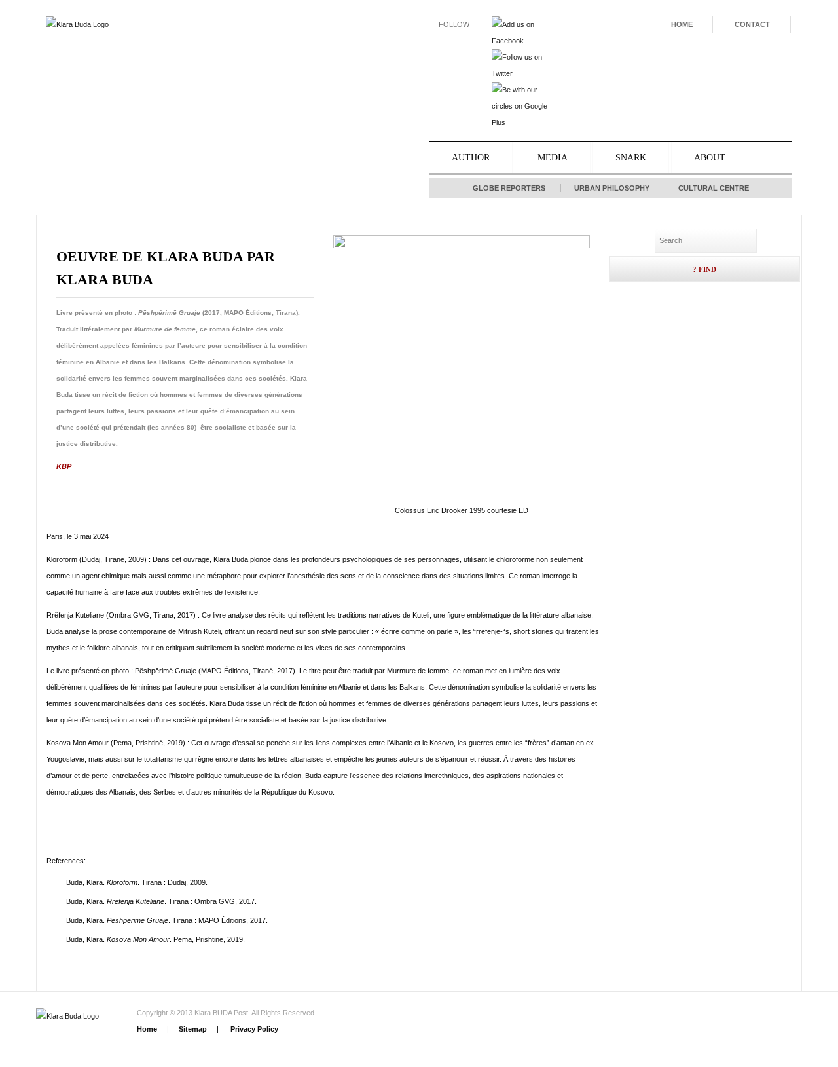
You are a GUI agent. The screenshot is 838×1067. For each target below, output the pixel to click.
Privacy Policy (253, 1029)
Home (682, 24)
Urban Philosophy (611, 188)
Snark (630, 157)
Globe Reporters (509, 188)
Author (471, 157)
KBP (63, 466)
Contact (752, 24)
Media (552, 157)
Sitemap (193, 1029)
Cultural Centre (713, 188)
